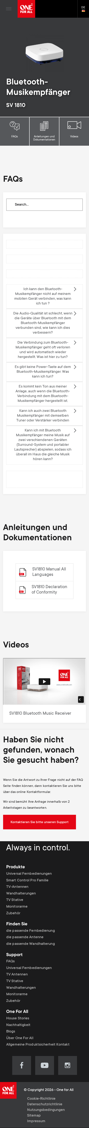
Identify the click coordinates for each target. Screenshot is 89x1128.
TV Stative (14, 900)
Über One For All (19, 1038)
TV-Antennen (17, 887)
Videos (74, 136)
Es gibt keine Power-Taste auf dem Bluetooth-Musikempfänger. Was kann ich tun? (43, 372)
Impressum (36, 1121)
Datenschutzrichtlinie (44, 1104)
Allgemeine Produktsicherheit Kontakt (38, 1045)
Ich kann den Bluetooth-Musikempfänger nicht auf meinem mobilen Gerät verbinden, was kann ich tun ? (42, 296)
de (85, 11)
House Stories (17, 1018)
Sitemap (34, 1116)
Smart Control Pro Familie (27, 880)
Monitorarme (17, 907)
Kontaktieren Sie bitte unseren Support (40, 822)
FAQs (14, 136)
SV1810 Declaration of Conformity (49, 590)
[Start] (26, 9)
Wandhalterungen (21, 894)
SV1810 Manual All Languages (49, 572)
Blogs (10, 1032)
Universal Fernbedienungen (29, 874)
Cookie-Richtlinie (41, 1099)
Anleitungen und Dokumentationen (44, 138)
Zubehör (13, 913)
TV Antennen (17, 975)
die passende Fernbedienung (30, 931)
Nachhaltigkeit (18, 1025)
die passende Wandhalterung (30, 944)
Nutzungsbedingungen (46, 1110)
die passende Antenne (24, 937)
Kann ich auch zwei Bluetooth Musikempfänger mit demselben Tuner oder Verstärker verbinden (42, 416)
